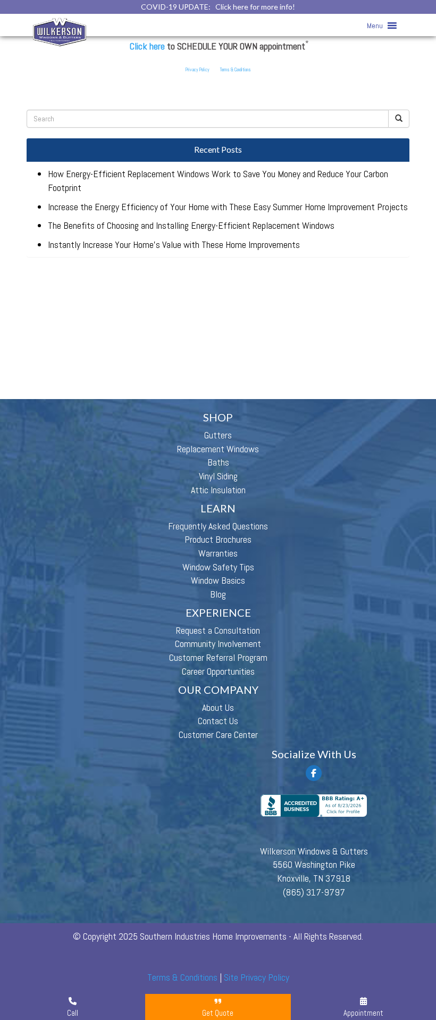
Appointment (363, 1013)
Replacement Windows (218, 449)
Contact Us (218, 721)
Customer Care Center (218, 734)
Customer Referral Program (218, 657)
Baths (218, 462)
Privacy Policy (197, 70)
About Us (218, 707)
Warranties (218, 553)
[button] (375, 25)
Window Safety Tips (218, 567)
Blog (218, 594)
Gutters (218, 435)
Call (72, 1013)
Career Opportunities (218, 671)
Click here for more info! (255, 6)
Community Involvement (218, 643)
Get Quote (217, 1013)
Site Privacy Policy (256, 977)
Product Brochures (218, 539)
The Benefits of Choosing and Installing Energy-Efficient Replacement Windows (191, 225)
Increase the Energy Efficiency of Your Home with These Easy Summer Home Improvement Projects (228, 207)
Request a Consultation (218, 630)
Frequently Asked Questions (218, 526)
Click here (147, 46)
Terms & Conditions (235, 70)
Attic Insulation (218, 490)
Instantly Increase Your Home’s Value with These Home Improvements (174, 244)
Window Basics (218, 580)
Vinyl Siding (218, 476)
